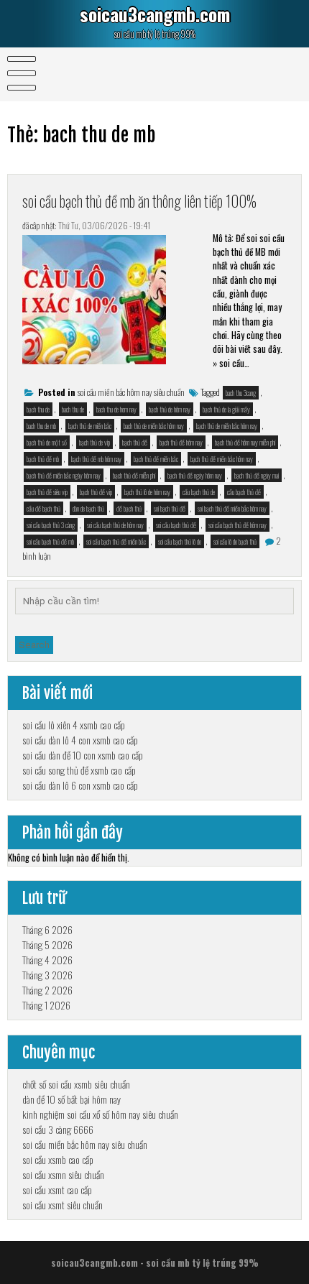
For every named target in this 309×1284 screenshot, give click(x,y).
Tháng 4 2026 (47, 959)
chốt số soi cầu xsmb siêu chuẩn (76, 1083)
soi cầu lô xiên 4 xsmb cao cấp (73, 724)
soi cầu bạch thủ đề (176, 524)
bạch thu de (38, 409)
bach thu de (73, 409)
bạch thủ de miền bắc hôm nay (226, 425)
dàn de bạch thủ (88, 508)
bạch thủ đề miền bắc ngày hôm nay (64, 475)
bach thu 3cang (241, 392)
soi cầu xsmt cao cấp (57, 1189)
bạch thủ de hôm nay (169, 409)
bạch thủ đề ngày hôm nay (194, 475)
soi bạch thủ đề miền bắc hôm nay (232, 508)
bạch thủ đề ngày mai (256, 475)
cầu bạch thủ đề (244, 491)
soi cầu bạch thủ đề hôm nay (237, 524)
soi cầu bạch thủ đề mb (50, 541)
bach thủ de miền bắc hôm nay (154, 425)
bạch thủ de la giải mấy (226, 409)
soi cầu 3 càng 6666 (57, 1129)
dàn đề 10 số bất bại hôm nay (71, 1099)
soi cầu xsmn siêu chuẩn (63, 1174)
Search (34, 644)
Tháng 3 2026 (47, 974)
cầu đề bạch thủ (43, 508)
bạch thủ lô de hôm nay (147, 491)
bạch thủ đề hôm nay (181, 442)
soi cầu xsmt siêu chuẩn (62, 1204)
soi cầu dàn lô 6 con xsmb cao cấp (80, 785)
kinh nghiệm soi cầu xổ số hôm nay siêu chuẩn (100, 1114)
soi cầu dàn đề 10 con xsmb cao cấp (82, 754)
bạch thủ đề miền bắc (156, 458)
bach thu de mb (41, 425)
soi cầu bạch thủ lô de (179, 541)
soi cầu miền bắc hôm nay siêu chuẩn (131, 392)
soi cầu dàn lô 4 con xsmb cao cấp (80, 739)
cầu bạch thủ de (199, 491)
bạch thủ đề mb (43, 458)
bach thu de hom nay (116, 409)
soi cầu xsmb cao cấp (57, 1159)
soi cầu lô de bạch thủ (235, 541)
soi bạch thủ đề (169, 508)
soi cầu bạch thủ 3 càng (51, 524)
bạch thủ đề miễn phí (134, 475)
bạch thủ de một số (47, 442)
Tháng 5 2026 (47, 944)
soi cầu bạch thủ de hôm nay (115, 524)
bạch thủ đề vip (96, 491)
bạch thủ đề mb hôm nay (96, 458)
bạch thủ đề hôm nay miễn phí (245, 442)
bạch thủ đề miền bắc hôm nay (221, 458)
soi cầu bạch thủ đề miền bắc (116, 541)
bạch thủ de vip (94, 442)
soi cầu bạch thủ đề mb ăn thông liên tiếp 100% (139, 200)
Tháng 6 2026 (47, 929)
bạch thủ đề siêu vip (47, 491)
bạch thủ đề (134, 442)
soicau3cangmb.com (155, 13)
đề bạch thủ (129, 508)
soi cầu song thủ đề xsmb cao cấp (79, 769)
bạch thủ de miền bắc (89, 425)
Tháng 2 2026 (47, 989)
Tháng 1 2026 (46, 1004)
